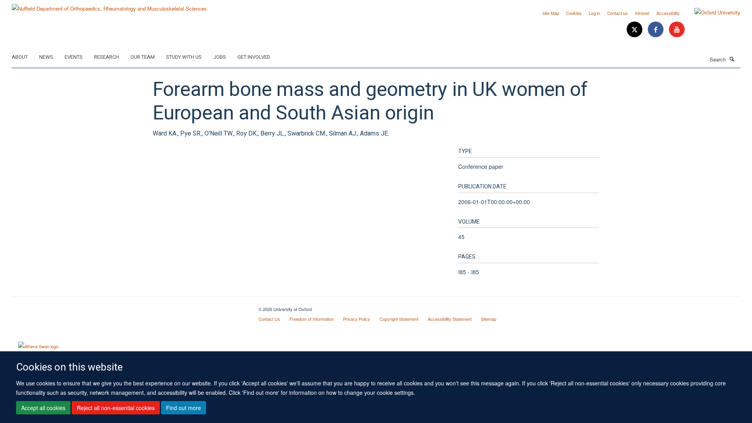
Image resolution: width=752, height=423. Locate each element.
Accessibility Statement (450, 319)
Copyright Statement (399, 319)
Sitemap (488, 319)
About (20, 57)
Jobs (219, 57)
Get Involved (253, 57)
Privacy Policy (356, 319)
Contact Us (269, 319)
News (46, 57)
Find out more (183, 408)
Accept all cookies (43, 408)
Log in (594, 13)
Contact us (617, 13)
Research (106, 57)
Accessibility (668, 13)
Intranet (642, 13)
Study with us (184, 57)
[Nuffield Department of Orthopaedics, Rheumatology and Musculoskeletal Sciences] (109, 5)
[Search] (732, 58)
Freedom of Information (311, 319)
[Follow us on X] (635, 29)
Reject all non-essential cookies (116, 408)
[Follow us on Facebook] (656, 29)
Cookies (574, 13)
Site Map (550, 13)
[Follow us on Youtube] (677, 29)
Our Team (142, 57)
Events (74, 57)
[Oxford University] (711, 12)
